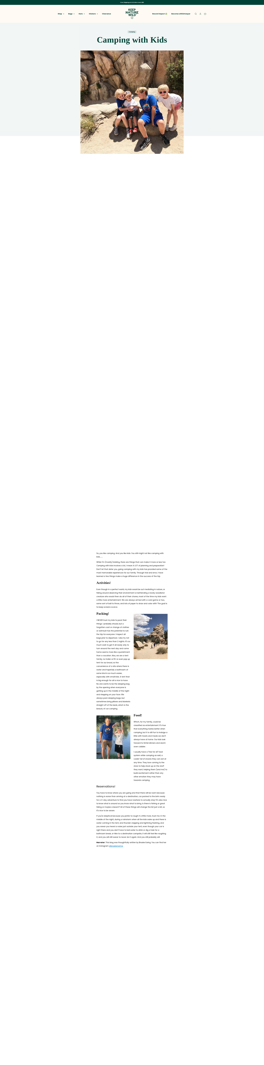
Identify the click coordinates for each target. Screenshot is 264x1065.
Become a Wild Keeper (180, 14)
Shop (60, 14)
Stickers (92, 14)
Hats (81, 14)
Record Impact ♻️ (159, 14)
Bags (70, 14)
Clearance (106, 14)
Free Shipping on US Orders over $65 (132, 2)
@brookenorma (116, 846)
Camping (132, 32)
